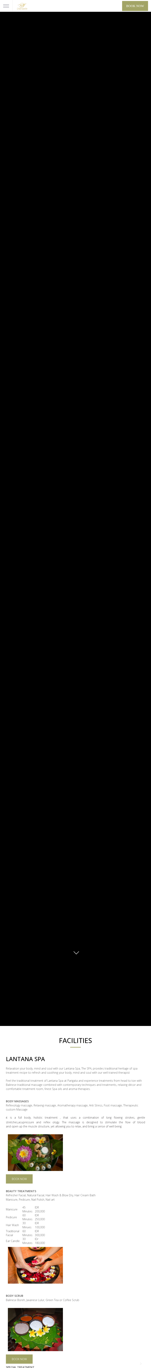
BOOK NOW (19, 1179)
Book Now (135, 6)
